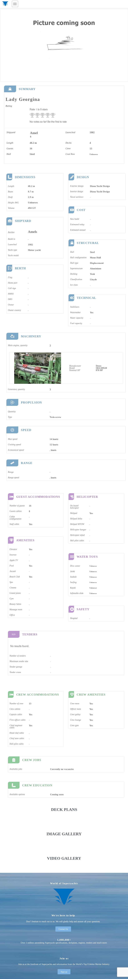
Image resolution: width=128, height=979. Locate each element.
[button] (15, 4)
